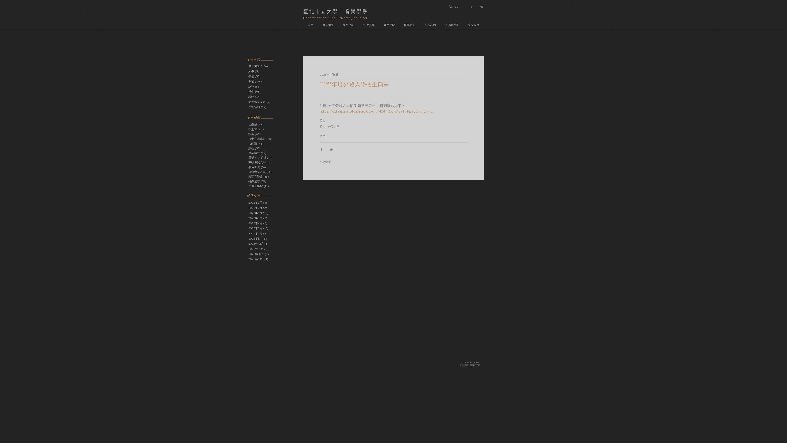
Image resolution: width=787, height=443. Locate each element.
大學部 (255, 125)
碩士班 (256, 129)
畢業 (254, 158)
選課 (267, 158)
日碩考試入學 (260, 172)
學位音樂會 (258, 186)
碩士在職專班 (260, 139)
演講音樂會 (258, 176)
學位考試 (257, 167)
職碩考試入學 (260, 162)
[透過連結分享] (332, 149)
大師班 (255, 143)
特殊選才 (257, 181)
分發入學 (333, 126)
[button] (348, 25)
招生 (254, 134)
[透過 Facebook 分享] (322, 149)
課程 (254, 148)
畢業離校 (257, 153)
